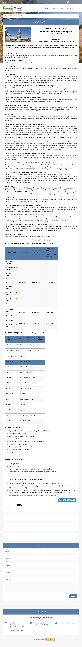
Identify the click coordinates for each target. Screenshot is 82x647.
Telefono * (8, 572)
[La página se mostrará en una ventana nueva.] (18, 34)
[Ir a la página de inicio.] (12, 9)
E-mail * (7, 559)
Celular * (8, 566)
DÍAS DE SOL (70, 8)
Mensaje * (8, 579)
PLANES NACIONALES (57, 8)
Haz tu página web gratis (39, 639)
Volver (7, 509)
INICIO (46, 8)
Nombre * (8, 552)
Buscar (3, 1)
